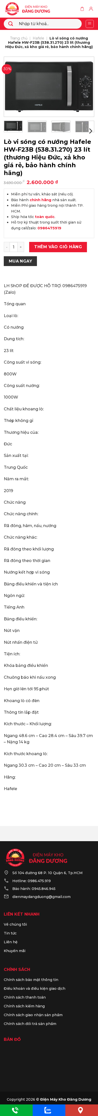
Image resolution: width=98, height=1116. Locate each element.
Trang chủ (18, 38)
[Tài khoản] (91, 8)
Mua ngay (20, 261)
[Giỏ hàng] (82, 8)
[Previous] (11, 87)
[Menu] (90, 24)
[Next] (86, 87)
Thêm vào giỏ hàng (58, 246)
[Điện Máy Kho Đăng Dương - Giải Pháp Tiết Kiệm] (33, 9)
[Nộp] (11, 24)
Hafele (38, 38)
